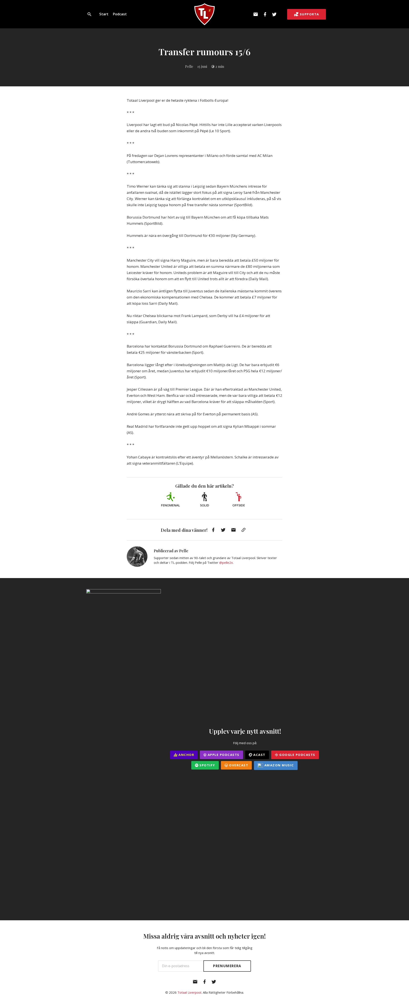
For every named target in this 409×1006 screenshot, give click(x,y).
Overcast (238, 765)
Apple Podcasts (222, 754)
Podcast (120, 14)
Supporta (309, 14)
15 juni (202, 66)
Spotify (206, 765)
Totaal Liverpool (189, 992)
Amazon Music (278, 765)
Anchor (185, 754)
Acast (258, 754)
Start (103, 14)
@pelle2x (226, 562)
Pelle (189, 66)
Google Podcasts (296, 754)
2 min (219, 66)
